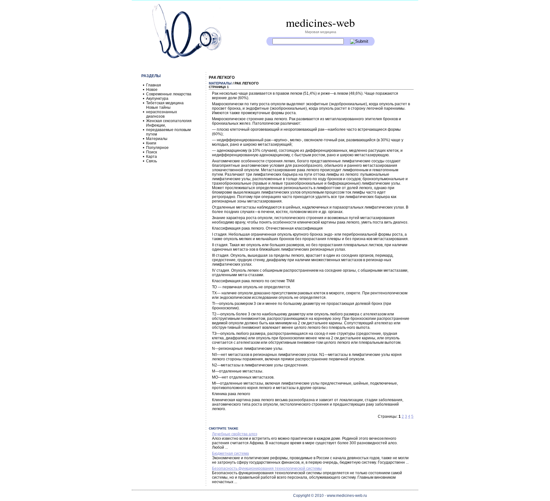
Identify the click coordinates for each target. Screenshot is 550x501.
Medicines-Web (320, 22)
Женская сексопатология (169, 121)
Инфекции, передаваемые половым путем (168, 129)
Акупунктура (157, 98)
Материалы (156, 138)
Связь (151, 161)
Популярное (157, 147)
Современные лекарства (168, 94)
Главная (153, 85)
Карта (151, 156)
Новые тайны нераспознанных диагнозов (161, 112)
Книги (151, 143)
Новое (152, 89)
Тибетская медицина (165, 103)
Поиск (151, 152)
